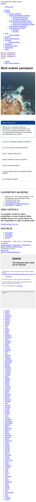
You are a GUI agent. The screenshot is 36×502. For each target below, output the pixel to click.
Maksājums (8, 44)
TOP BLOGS (26, 245)
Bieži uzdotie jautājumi (12, 38)
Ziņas (6, 33)
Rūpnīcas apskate (14, 42)
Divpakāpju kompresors (20, 19)
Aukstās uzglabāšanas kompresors (19, 15)
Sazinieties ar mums (11, 46)
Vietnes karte (16, 245)
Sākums (7, 10)
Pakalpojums (9, 47)
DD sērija (16, 30)
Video (7, 49)
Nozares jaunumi (14, 35)
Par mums (8, 40)
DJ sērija (15, 31)
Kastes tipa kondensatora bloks (22, 22)
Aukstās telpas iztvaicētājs (17, 28)
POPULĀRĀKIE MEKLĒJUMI (11, 247)
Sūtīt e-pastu (5, 250)
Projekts (7, 37)
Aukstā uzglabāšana (15, 14)
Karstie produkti (6, 245)
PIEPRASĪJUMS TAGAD (9, 224)
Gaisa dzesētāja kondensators (18, 26)
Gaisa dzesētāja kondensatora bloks (20, 21)
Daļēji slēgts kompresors (20, 17)
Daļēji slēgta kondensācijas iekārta (23, 24)
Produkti (7, 12)
